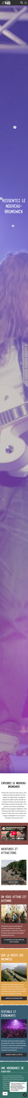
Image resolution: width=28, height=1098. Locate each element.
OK (5, 1093)
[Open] (25, 3)
